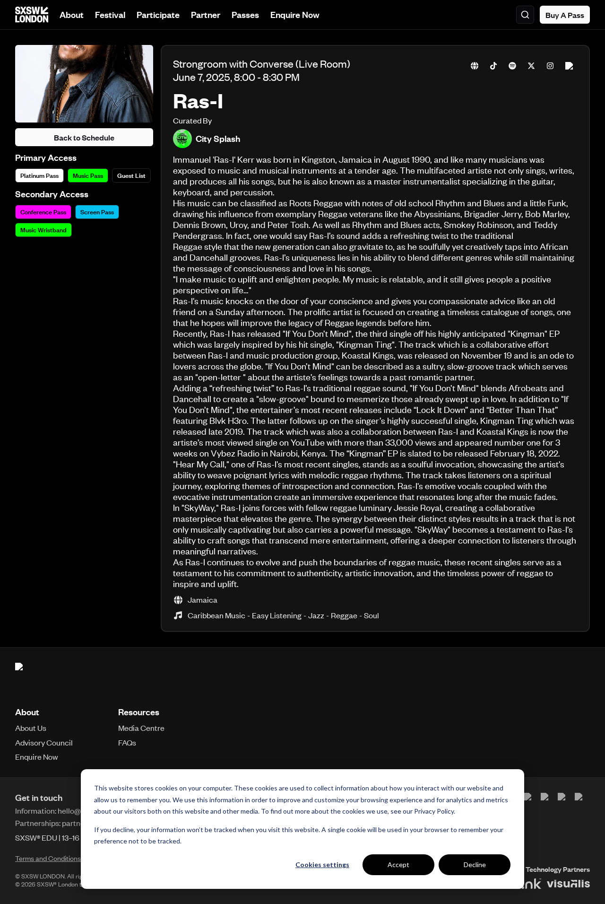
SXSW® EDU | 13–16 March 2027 (68, 837)
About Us (30, 727)
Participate (158, 14)
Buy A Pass (564, 14)
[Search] (525, 15)
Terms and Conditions (48, 858)
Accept (398, 864)
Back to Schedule (84, 137)
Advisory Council (44, 742)
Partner (205, 14)
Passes (245, 14)
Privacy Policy (434, 811)
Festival (110, 14)
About (72, 14)
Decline (475, 864)
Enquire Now (295, 14)
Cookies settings (322, 864)
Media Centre (141, 727)
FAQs (127, 742)
